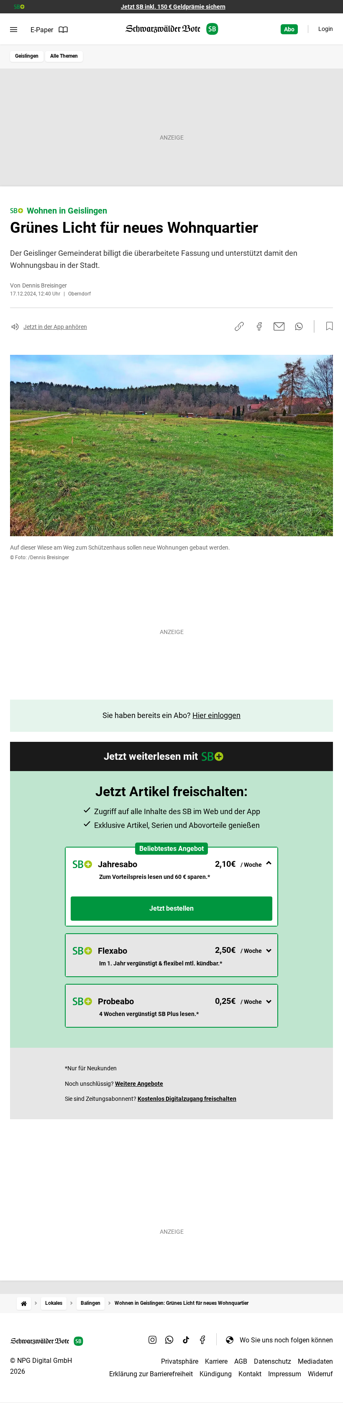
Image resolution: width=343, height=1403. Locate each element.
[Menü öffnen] (13, 29)
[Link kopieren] (239, 326)
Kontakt (249, 1374)
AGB (240, 1361)
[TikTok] (186, 1340)
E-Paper (42, 30)
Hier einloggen (216, 715)
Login (325, 28)
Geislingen (26, 56)
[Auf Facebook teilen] (259, 326)
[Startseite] (24, 1303)
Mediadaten (315, 1361)
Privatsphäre (179, 1361)
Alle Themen (64, 56)
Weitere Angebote (139, 1083)
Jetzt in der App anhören (55, 326)
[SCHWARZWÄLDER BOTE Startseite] (171, 29)
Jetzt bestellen (171, 908)
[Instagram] (152, 1340)
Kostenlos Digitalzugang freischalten (187, 1098)
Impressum (284, 1374)
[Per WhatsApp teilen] (299, 326)
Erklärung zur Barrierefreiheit (151, 1374)
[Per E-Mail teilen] (279, 326)
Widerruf (320, 1374)
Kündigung (216, 1374)
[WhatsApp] (169, 1340)
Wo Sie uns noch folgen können (286, 1340)
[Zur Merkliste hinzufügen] (327, 326)
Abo (289, 29)
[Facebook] (203, 1340)
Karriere (216, 1361)
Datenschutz (272, 1361)
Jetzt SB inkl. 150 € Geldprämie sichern (173, 6)
